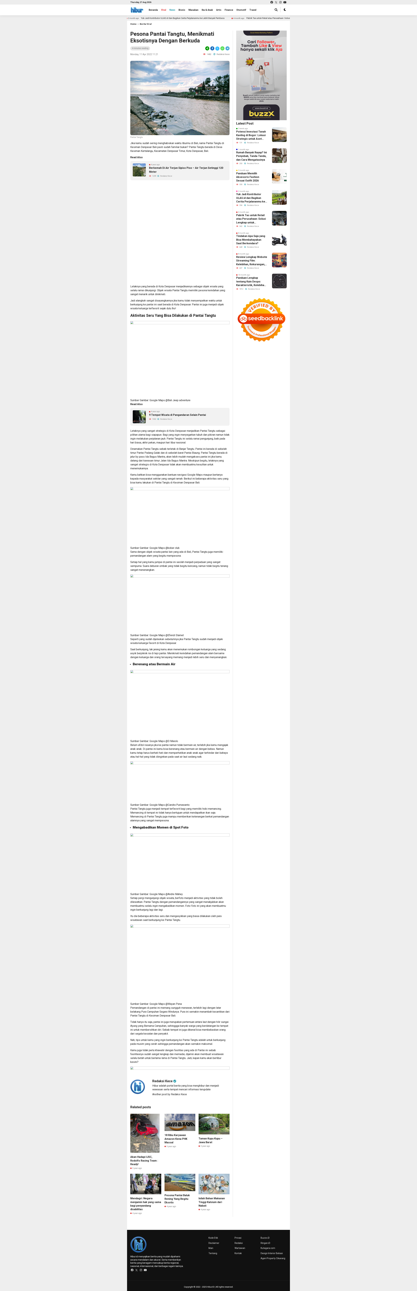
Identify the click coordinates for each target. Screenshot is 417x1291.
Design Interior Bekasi (272, 1253)
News (172, 10)
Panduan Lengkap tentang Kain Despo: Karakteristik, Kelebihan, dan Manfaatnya (251, 281)
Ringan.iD (265, 1243)
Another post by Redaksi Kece (169, 1094)
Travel (252, 10)
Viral (163, 10)
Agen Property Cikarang (273, 1258)
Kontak (238, 1253)
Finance (229, 10)
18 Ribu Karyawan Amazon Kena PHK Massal (176, 1139)
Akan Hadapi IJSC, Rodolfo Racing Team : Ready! (144, 1160)
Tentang (212, 1253)
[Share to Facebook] (212, 48)
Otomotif (241, 10)
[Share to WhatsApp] (222, 48)
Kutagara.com (268, 1248)
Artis (218, 10)
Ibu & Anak (207, 10)
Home (133, 24)
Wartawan (240, 1248)
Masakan (193, 10)
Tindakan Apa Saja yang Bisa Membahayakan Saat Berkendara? (250, 239)
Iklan (210, 1248)
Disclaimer (213, 1243)
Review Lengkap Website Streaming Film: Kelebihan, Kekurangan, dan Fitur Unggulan (251, 260)
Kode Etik (213, 1238)
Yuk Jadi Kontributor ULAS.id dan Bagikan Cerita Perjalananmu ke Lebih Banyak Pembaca (136, 18)
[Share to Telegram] (227, 48)
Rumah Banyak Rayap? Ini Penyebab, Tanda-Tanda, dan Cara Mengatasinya (251, 156)
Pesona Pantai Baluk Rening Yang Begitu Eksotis (177, 1199)
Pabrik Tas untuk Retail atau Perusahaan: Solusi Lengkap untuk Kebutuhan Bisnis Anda (240, 18)
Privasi (238, 1238)
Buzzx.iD (265, 1238)
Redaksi (239, 1243)
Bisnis (182, 10)
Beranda (153, 10)
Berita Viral (146, 24)
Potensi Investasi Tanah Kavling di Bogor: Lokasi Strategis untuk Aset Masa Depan (251, 135)
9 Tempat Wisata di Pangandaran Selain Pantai (177, 414)
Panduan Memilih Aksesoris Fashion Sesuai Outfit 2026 (247, 177)
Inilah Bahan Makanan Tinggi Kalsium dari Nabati (212, 1202)
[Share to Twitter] (217, 48)
